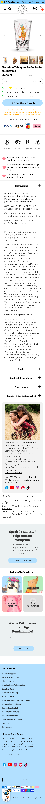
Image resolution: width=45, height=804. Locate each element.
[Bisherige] (5, 35)
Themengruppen (9, 681)
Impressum (7, 727)
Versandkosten (28, 75)
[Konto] (35, 10)
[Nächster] (39, 35)
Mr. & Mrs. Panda (22, 798)
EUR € (21, 780)
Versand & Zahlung (10, 692)
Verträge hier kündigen (12, 719)
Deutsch (7, 780)
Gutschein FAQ (8, 696)
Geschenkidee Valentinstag (13, 685)
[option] (22, 35)
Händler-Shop (8, 689)
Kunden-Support (9, 673)
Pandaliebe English (10, 708)
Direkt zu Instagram (22, 560)
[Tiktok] (28, 488)
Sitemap (5, 723)
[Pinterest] (23, 487)
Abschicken (23, 648)
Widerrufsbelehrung (10, 711)
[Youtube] (12, 487)
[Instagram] (17, 487)
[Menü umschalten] (4, 8)
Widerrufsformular (10, 715)
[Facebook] (7, 487)
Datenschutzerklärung (11, 704)
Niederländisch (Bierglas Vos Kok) (18, 511)
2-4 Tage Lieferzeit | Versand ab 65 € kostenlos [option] (24, 2)
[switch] (6, 799)
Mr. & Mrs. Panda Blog (11, 677)
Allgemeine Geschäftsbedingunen (16, 700)
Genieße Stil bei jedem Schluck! (19, 315)
